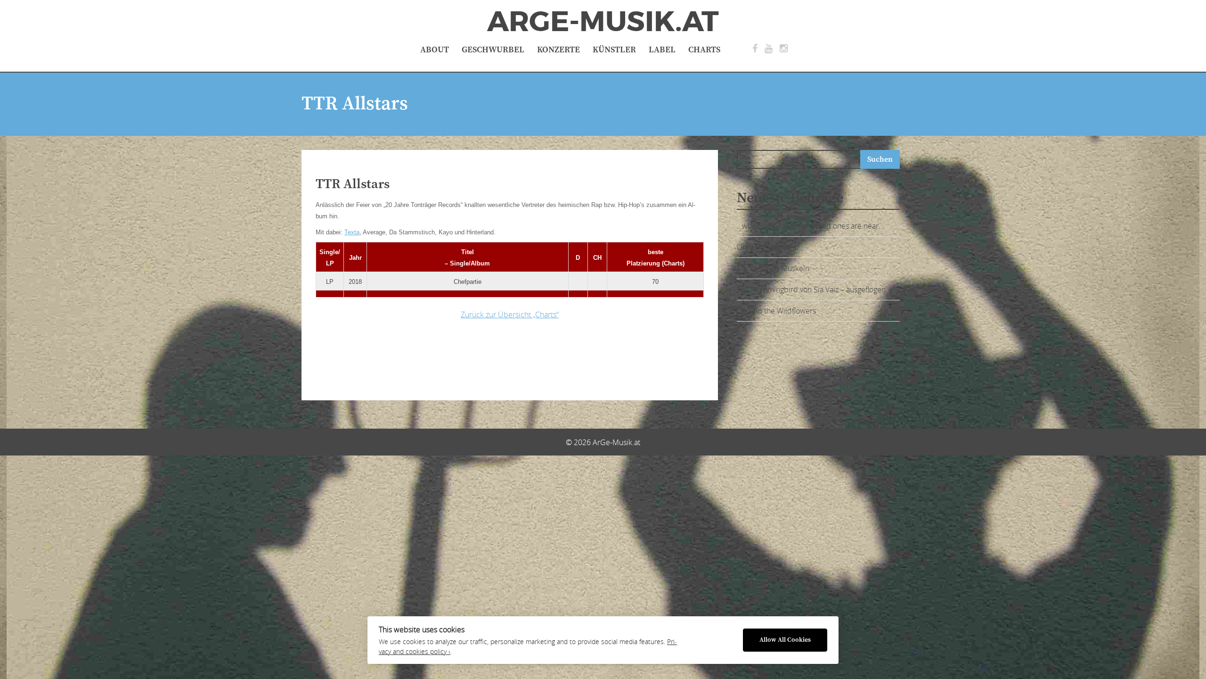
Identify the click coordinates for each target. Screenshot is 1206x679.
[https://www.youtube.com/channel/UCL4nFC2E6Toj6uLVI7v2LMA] (769, 48)
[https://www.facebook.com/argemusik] (755, 48)
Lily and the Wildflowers (776, 311)
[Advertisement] (464, 357)
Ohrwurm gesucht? (768, 247)
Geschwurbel (493, 49)
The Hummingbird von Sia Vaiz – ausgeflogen (811, 289)
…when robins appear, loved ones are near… (810, 226)
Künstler (614, 49)
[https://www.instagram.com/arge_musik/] (784, 48)
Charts (704, 49)
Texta (351, 232)
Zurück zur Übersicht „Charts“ (510, 314)
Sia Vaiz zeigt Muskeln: (774, 268)
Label (662, 49)
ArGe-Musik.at (603, 21)
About (434, 49)
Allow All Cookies (785, 640)
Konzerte (558, 49)
